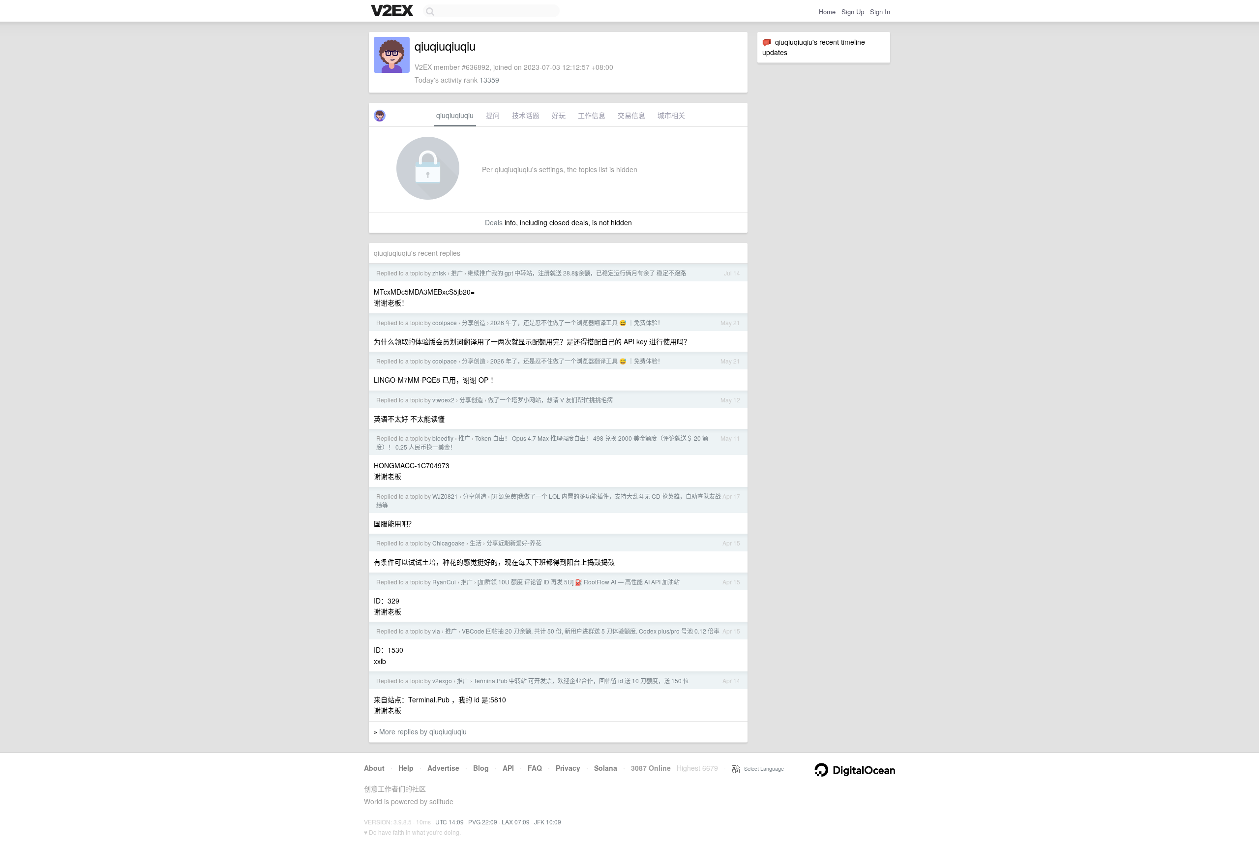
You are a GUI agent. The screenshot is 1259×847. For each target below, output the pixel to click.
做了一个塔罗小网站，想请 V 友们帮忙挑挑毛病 (550, 399)
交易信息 (631, 115)
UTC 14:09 (449, 821)
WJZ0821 (445, 496)
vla (436, 631)
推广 (457, 273)
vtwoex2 (443, 399)
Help (406, 768)
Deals (494, 222)
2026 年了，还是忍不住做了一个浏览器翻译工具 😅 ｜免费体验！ (576, 322)
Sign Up (852, 11)
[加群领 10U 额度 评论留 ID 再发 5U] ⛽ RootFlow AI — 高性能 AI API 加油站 (579, 581)
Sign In (880, 11)
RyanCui (444, 581)
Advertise (443, 768)
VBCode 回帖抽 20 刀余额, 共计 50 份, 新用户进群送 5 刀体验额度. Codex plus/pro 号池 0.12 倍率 (590, 631)
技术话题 (526, 115)
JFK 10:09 (547, 821)
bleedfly (442, 438)
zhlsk (439, 273)
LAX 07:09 (516, 821)
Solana (605, 768)
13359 (489, 80)
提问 (493, 115)
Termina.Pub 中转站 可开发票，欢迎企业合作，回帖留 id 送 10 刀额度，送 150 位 (581, 680)
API (508, 768)
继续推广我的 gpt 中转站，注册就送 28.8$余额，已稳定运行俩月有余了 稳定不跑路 (577, 273)
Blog (481, 768)
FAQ (535, 768)
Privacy (568, 768)
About (374, 768)
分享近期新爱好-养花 (513, 543)
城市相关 (671, 115)
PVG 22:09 (482, 821)
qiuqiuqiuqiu (455, 115)
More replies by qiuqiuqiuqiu (423, 731)
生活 (475, 543)
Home (827, 11)
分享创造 (473, 322)
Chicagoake (448, 543)
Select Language (762, 768)
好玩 (559, 115)
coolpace (444, 322)
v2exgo (442, 680)
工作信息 (591, 115)
